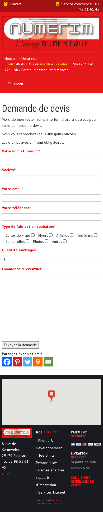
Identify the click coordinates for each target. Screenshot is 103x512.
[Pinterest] (17, 361)
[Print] (38, 361)
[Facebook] (7, 361)
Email (6, 473)
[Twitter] (27, 361)
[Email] (48, 361)
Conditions (82, 481)
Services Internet (51, 492)
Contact (15, 4)
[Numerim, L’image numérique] (51, 32)
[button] (51, 396)
